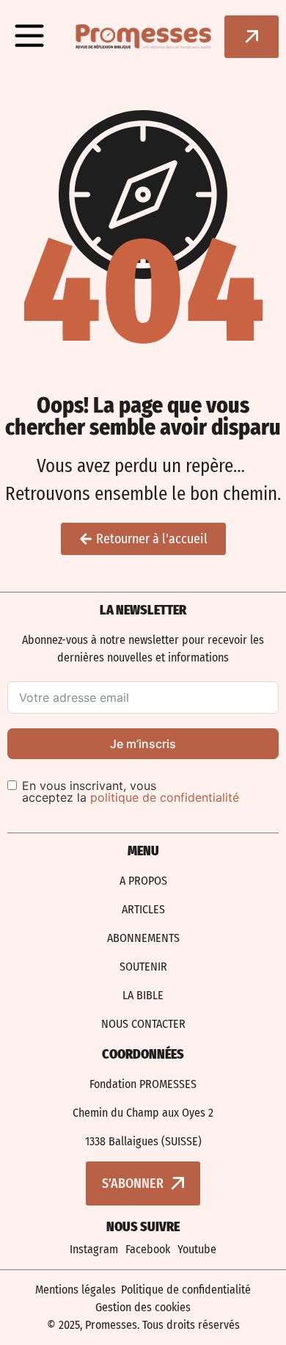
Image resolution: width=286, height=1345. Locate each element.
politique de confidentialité (164, 797)
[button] (29, 37)
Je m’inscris (143, 743)
